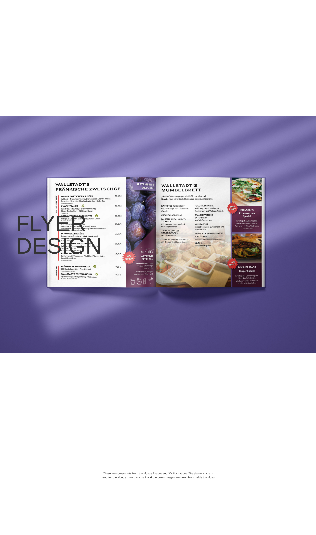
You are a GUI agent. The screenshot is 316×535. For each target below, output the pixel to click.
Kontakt (295, 9)
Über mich (261, 9)
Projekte (279, 9)
